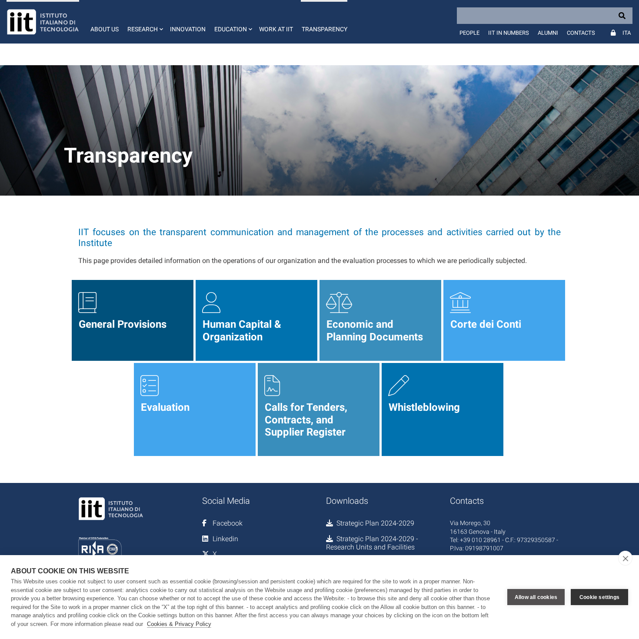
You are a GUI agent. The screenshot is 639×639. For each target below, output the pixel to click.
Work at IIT (276, 29)
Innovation (188, 29)
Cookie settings (599, 597)
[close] (625, 558)
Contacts (581, 33)
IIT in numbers (508, 33)
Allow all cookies (536, 597)
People (469, 33)
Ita (626, 33)
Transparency (324, 29)
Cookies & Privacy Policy (179, 624)
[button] (144, 21)
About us (104, 29)
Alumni (548, 33)
